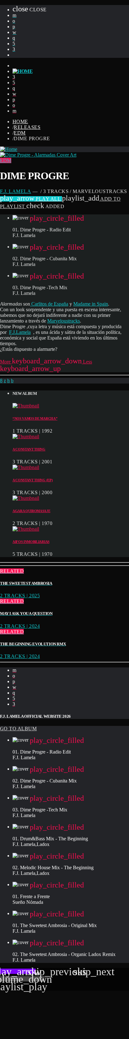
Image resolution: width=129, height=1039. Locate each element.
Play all (31, 199)
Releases (27, 127)
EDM (19, 132)
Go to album (18, 728)
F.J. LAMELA (15, 191)
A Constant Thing (29, 449)
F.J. (12, 332)
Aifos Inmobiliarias (31, 542)
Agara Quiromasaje (31, 511)
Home (20, 121)
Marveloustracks (63, 320)
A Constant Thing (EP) (33, 480)
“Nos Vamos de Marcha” (35, 418)
